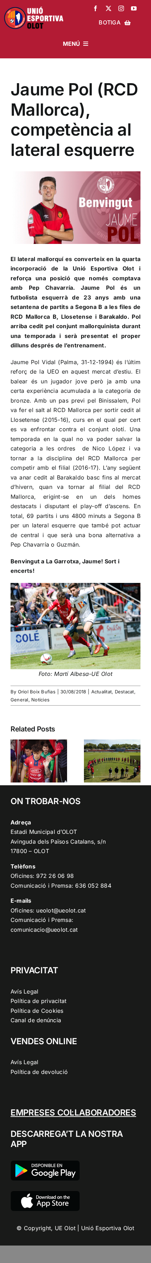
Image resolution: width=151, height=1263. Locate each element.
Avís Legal (24, 991)
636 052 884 (93, 885)
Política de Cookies (37, 1010)
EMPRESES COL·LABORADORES (73, 1112)
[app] (45, 1193)
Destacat (124, 691)
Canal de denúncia (36, 1020)
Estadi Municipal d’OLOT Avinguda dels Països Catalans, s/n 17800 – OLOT (58, 841)
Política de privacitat (38, 1000)
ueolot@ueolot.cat (61, 910)
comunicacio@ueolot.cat (44, 929)
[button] (16, 761)
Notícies (40, 699)
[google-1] (45, 1163)
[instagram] (121, 8)
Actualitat (101, 691)
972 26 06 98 (55, 875)
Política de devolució (39, 1071)
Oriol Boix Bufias (36, 691)
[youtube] (134, 8)
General (19, 699)
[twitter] (108, 8)
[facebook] (95, 8)
